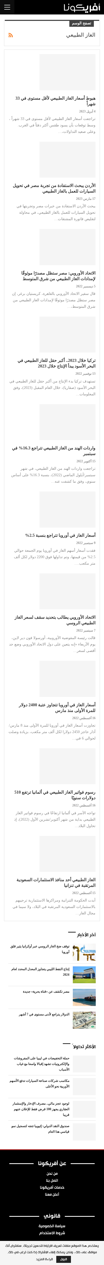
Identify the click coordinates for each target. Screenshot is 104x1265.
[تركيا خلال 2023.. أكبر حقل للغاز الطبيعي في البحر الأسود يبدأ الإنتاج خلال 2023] (67, 334)
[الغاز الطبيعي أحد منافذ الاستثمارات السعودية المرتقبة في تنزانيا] (67, 854)
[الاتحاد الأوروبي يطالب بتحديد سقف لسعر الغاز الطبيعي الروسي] (67, 591)
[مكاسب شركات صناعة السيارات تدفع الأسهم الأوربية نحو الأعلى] (84, 1086)
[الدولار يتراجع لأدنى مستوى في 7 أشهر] (84, 1020)
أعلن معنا (52, 1195)
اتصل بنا (52, 1181)
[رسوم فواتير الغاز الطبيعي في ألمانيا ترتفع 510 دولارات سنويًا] (67, 766)
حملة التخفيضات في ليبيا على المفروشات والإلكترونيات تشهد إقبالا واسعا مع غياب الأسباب (41, 1063)
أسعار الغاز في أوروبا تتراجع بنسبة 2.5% (60, 535)
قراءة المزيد (44, 1259)
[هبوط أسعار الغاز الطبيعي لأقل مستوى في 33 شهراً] (67, 72)
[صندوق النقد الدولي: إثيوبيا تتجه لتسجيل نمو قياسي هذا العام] (84, 1131)
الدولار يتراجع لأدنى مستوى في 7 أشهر (44, 1014)
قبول (63, 1259)
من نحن (52, 1174)
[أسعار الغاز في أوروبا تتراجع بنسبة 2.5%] (67, 509)
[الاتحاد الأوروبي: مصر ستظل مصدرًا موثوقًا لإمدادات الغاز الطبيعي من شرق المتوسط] (67, 247)
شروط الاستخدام (52, 1233)
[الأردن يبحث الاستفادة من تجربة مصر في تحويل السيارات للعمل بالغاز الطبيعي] (67, 160)
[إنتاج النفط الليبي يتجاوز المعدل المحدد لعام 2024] (84, 975)
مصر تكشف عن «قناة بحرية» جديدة (46, 991)
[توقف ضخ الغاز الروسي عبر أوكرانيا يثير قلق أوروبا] (84, 952)
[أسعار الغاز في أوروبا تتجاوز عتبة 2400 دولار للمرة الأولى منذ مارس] (67, 679)
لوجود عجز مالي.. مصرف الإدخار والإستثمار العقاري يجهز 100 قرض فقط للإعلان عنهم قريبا (41, 1109)
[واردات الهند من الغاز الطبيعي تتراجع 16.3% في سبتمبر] (67, 422)
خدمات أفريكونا (52, 1188)
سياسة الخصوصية (52, 1226)
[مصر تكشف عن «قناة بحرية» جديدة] (84, 997)
